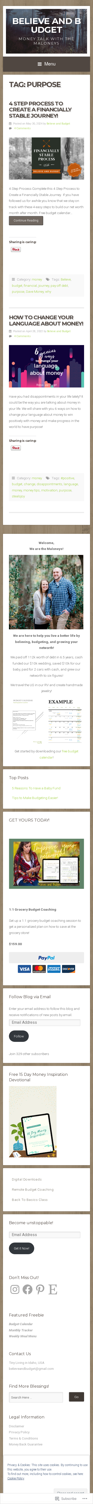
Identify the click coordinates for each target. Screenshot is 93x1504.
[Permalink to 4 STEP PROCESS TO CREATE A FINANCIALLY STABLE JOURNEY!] (46, 158)
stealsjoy (18, 496)
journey (43, 286)
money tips (31, 490)
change (29, 484)
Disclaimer (16, 1426)
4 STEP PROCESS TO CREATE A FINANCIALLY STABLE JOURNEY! (40, 109)
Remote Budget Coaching (33, 1189)
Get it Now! (21, 1248)
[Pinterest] (40, 1289)
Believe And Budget (46, 25)
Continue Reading (23, 222)
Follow (19, 1036)
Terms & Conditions (23, 1438)
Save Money (35, 291)
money (37, 279)
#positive (67, 478)
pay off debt (59, 286)
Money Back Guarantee (25, 1444)
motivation (49, 490)
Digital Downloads (27, 1179)
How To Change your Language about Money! (46, 320)
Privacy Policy (19, 1432)
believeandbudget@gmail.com (31, 1369)
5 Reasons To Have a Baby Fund (36, 788)
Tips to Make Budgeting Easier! (35, 798)
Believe (66, 279)
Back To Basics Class (30, 1200)
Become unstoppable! (31, 1222)
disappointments (49, 484)
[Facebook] (27, 1289)
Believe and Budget (58, 123)
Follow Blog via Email (30, 996)
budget (17, 286)
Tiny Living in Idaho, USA (26, 1363)
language (71, 484)
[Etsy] (53, 1289)
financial (30, 286)
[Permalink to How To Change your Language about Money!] (46, 366)
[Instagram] (15, 1289)
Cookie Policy (15, 1478)
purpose (18, 291)
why (48, 291)
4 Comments (22, 128)
